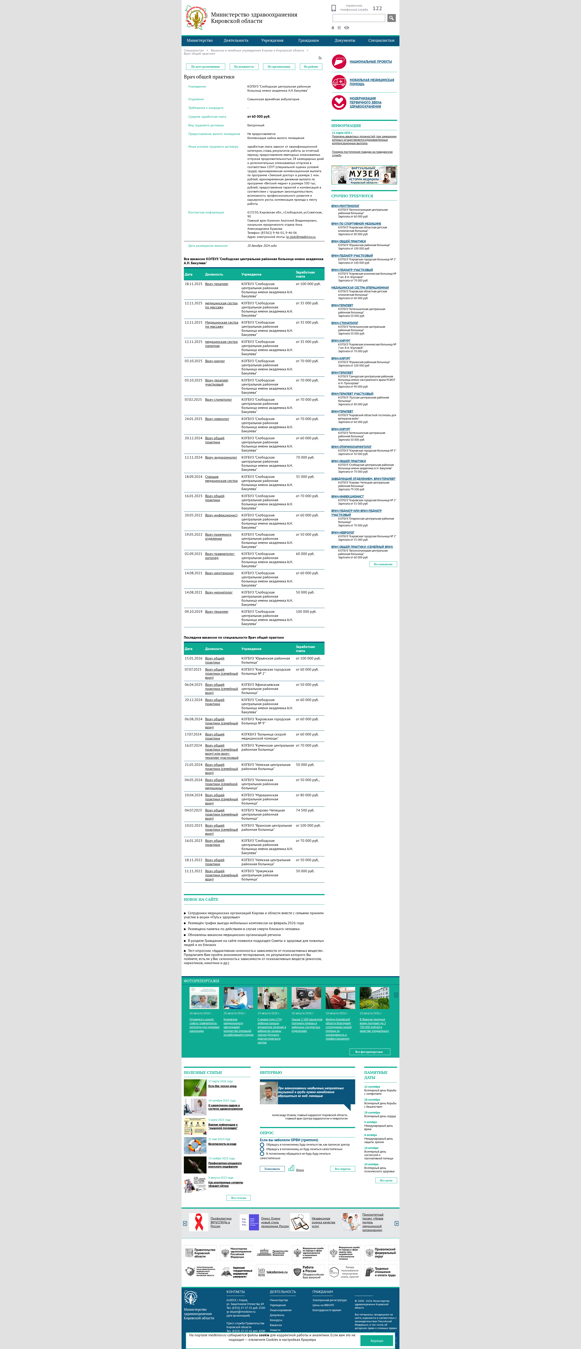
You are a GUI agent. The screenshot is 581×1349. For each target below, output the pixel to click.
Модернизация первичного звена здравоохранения (366, 102)
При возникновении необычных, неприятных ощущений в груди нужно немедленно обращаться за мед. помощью (311, 1092)
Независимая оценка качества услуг (323, 1222)
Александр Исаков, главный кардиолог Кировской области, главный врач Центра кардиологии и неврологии (310, 1116)
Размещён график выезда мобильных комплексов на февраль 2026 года (246, 923)
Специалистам (381, 40)
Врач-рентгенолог (219, 573)
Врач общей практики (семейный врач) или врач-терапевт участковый (222, 751)
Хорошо (376, 1340)
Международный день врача (378, 1127)
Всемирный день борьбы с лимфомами (380, 1092)
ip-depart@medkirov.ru (241, 1312)
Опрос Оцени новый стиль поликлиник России (275, 1222)
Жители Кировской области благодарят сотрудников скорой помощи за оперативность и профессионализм (339, 1029)
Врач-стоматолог (218, 399)
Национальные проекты (371, 61)
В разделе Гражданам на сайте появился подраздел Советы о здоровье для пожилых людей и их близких (254, 942)
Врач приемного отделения (218, 536)
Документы (345, 40)
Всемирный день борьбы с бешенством (380, 1105)
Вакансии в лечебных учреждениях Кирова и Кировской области (257, 50)
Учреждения (272, 40)
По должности (244, 66)
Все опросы (342, 1169)
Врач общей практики (214, 440)
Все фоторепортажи (369, 1051)
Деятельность (236, 40)
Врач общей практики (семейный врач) (221, 673)
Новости (275, 1330)
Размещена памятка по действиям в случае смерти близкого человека (244, 928)
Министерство (200, 40)
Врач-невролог (217, 418)
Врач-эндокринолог (221, 457)
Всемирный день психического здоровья (379, 1169)
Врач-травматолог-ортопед (220, 555)
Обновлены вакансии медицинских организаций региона (234, 934)
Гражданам (308, 40)
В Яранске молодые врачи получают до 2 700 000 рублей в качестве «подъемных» (374, 1025)
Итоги (300, 1170)
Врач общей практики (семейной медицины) (221, 783)
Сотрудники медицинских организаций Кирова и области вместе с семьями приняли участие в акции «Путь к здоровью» (254, 915)
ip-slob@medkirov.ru (301, 237)
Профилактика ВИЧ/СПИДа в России (221, 1222)
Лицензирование (281, 1310)
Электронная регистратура (330, 1300)
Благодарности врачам (327, 1310)
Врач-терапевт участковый (216, 382)
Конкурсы (276, 1320)
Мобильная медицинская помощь (372, 82)
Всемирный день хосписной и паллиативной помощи (378, 1155)
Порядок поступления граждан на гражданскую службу (362, 153)
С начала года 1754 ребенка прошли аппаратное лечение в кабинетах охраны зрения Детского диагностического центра (272, 1030)
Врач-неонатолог (219, 592)
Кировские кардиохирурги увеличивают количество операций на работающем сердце (239, 1027)
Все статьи (238, 1198)
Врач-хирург (215, 361)
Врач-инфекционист (221, 515)
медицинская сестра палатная (221, 343)
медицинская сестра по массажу (221, 305)
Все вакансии (383, 564)
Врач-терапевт (216, 283)
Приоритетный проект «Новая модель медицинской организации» (373, 1222)
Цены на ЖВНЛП (323, 1305)
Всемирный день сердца (380, 1116)
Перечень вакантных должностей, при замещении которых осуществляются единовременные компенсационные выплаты (364, 139)
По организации (279, 66)
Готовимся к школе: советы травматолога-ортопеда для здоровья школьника (204, 1025)
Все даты (386, 1180)
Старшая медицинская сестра (221, 478)
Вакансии (276, 1325)
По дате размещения (205, 66)
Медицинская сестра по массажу (221, 324)
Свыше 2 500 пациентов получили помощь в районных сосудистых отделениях (307, 1025)
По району (311, 66)
